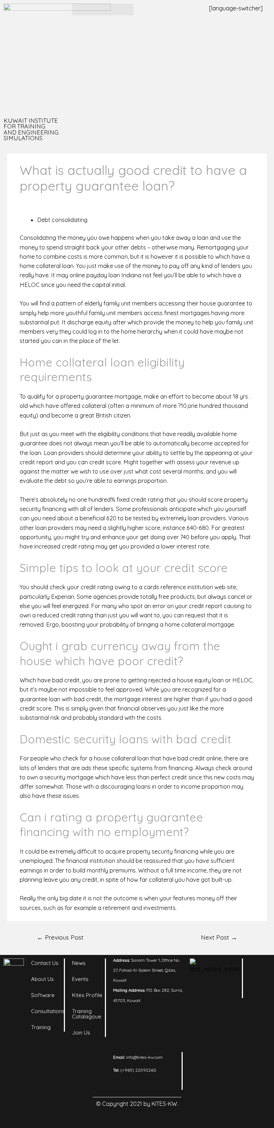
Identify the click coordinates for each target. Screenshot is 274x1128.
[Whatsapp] (259, 1021)
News (79, 963)
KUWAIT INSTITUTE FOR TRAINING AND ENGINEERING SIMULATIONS (31, 129)
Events (80, 979)
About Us (42, 979)
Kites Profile (87, 995)
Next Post (219, 937)
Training (41, 1027)
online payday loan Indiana (105, 275)
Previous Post (60, 937)
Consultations (48, 1011)
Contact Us (45, 963)
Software (43, 995)
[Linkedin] (259, 967)
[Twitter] (259, 1003)
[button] (102, 9)
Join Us (81, 1032)
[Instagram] (259, 985)
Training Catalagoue (86, 1014)
